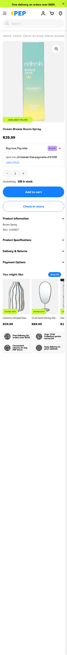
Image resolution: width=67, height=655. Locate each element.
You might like (13, 274)
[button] (51, 13)
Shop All (54, 274)
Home (7, 36)
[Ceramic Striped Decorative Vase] (16, 297)
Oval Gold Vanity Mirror (44, 318)
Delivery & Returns (15, 251)
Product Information (16, 218)
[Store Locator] (60, 13)
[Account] (43, 13)
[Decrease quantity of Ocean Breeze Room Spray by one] (7, 173)
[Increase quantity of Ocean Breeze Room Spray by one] (23, 173)
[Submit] (7, 23)
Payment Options (14, 262)
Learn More (12, 162)
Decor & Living (33, 36)
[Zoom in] (56, 49)
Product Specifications (17, 240)
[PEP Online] (18, 13)
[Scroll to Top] (60, 635)
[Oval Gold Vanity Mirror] (45, 297)
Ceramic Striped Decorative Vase (15, 318)
